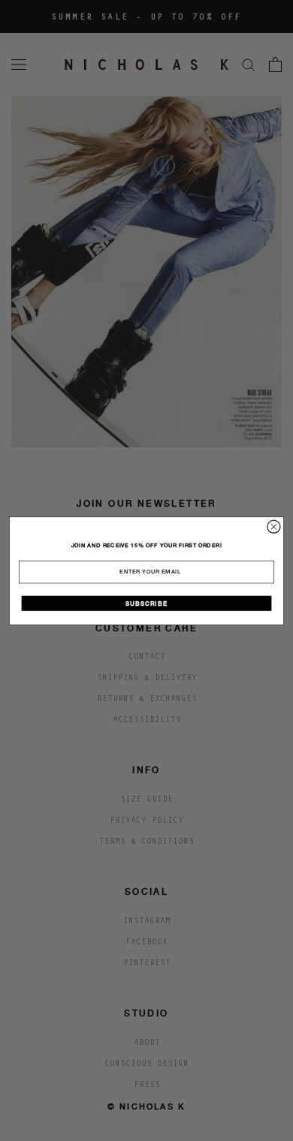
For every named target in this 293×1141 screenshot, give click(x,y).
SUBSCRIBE (146, 603)
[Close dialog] (273, 526)
